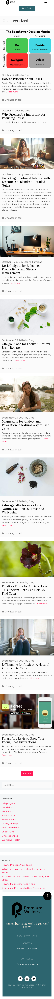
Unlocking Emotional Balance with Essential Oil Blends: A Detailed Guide (26, 181)
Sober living (8, 831)
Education (7, 811)
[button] (46, 2)
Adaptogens (8, 803)
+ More (27, 773)
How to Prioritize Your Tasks (22, 79)
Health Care (8, 815)
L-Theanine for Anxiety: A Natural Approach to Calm (25, 666)
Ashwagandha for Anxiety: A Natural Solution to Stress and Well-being (23, 508)
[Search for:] (27, 785)
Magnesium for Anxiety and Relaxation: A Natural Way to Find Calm (25, 425)
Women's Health (11, 840)
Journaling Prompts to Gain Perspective (23, 888)
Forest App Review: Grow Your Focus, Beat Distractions (23, 740)
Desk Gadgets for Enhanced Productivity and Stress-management (21, 269)
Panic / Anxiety (10, 823)
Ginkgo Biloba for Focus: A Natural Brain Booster (26, 346)
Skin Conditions (10, 827)
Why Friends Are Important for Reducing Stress (23, 116)
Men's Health (9, 819)
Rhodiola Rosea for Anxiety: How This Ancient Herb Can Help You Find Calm (25, 590)
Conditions (8, 807)
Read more (13, 92)
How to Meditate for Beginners (18, 884)
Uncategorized (13, 99)
